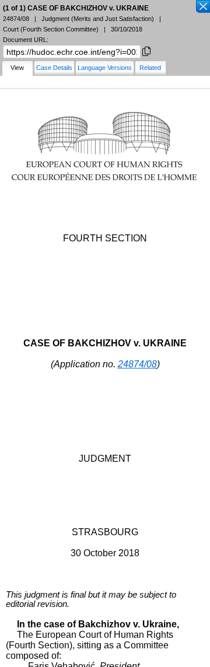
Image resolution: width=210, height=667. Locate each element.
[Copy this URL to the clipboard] (146, 50)
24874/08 (137, 364)
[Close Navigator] (202, 7)
